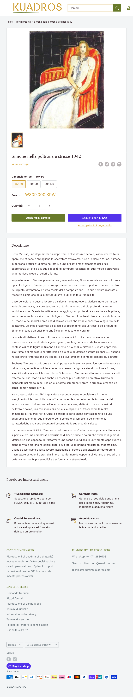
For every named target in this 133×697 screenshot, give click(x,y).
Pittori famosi (14, 598)
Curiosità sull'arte (17, 630)
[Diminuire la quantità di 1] (28, 205)
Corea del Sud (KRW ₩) (39, 645)
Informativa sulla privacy (21, 614)
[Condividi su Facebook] (100, 164)
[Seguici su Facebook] (8, 659)
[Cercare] (117, 8)
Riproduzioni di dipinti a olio (23, 603)
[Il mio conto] (128, 8)
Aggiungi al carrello (38, 217)
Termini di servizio (17, 619)
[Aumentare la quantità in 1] (49, 205)
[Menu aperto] (8, 8)
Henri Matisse (20, 164)
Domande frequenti (18, 593)
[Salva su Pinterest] (107, 164)
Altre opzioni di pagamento (95, 225)
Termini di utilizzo (17, 609)
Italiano (12, 645)
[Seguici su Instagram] (15, 659)
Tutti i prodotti (23, 21)
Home (9, 21)
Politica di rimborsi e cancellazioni (27, 624)
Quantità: (17, 205)
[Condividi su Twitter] (113, 164)
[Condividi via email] (119, 164)
